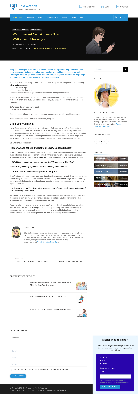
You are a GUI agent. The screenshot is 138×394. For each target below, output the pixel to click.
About (64, 17)
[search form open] (125, 17)
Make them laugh (64, 179)
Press (73, 17)
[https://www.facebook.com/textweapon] (96, 142)
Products (30, 17)
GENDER (103, 357)
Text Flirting (36, 30)
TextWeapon (28, 6)
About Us (25, 390)
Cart (82, 17)
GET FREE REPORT (110, 387)
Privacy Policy (15, 390)
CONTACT (124, 7)
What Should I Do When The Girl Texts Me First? (48, 296)
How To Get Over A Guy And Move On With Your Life (50, 310)
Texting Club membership (42, 208)
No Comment (32, 44)
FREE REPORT (89, 7)
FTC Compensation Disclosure (56, 390)
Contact (40, 390)
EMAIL (102, 372)
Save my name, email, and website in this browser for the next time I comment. (40, 369)
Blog (40, 17)
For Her (16, 30)
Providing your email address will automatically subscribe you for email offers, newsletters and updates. (115, 381)
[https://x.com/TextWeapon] (101, 142)
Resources (51, 17)
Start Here (17, 17)
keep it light (44, 157)
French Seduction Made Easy (47, 242)
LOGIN (107, 7)
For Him (25, 30)
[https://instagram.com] (106, 142)
